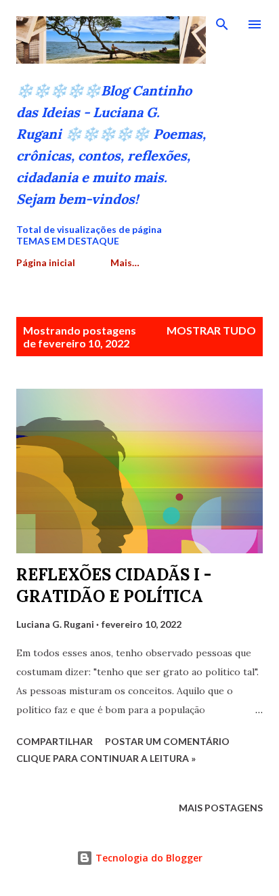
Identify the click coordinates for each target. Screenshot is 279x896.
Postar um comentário (167, 741)
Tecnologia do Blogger (147, 857)
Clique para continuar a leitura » (106, 758)
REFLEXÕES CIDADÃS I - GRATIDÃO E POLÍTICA (113, 585)
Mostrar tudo (211, 330)
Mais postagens (221, 807)
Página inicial (45, 262)
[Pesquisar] (222, 24)
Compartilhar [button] (54, 741)
